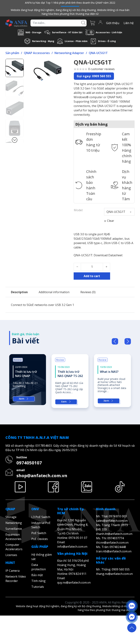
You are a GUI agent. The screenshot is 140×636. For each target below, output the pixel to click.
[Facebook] (53, 486)
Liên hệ (129, 23)
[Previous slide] (115, 341)
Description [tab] (19, 292)
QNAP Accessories (37, 53)
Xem (21, 398)
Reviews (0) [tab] (88, 292)
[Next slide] (128, 341)
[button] (61, 64)
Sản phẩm (12, 53)
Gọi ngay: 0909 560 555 (94, 76)
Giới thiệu (112, 23)
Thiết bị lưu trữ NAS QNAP (26, 374)
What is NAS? (109, 372)
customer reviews (101, 69)
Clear (110, 221)
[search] (83, 22)
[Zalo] (86, 486)
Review (18, 359)
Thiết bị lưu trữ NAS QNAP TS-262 (70, 374)
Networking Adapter (69, 53)
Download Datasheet (108, 255)
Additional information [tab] (54, 292)
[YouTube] (20, 486)
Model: (78, 210)
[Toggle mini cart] (92, 23)
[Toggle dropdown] (21, 32)
